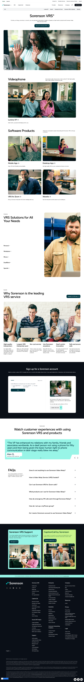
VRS (14, 5)
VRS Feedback (34, 649)
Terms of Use (67, 631)
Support (80, 1)
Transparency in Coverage (70, 638)
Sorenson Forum (51, 589)
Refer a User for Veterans (36, 631)
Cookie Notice (67, 624)
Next (18, 390)
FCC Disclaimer (67, 633)
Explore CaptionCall (49, 540)
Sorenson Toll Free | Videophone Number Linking (47, 677)
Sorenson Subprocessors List (70, 621)
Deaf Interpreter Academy (53, 634)
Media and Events (52, 617)
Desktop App (48, 163)
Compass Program (52, 630)
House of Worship (52, 622)
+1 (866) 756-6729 (55, 407)
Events (66, 603)
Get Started (78, 5)
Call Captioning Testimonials (37, 626)
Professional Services (52, 618)
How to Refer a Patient (36, 606)
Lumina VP (46, 9)
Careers (66, 589)
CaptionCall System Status (36, 640)
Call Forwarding (34, 638)
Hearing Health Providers (69, 619)
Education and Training (36, 603)
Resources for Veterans (36, 629)
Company (67, 5)
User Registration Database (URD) (71, 636)
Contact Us (54, 1)
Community (34, 628)
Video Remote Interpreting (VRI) (54, 587)
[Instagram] (13, 588)
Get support (13, 541)
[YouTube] (19, 588)
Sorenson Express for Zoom (54, 593)
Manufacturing (51, 615)
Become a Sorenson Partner (72, 1)
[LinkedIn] (16, 588)
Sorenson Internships (69, 594)
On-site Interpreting (52, 597)
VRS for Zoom (13, 196)
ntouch (51, 9)
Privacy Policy (67, 609)
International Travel (35, 641)
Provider (54, 5)
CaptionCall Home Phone (36, 624)
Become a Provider (35, 601)
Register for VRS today (73, 296)
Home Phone (34, 605)
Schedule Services (61, 1)
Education (50, 609)
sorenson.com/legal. (36, 664)
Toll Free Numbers (35, 647)
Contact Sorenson (68, 591)
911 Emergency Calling (36, 612)
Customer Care (18, 476)
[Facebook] (10, 588)
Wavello (78, 9)
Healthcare (50, 613)
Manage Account (35, 643)
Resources (60, 5)
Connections (51, 632)
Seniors (33, 614)
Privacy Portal (67, 611)
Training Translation (52, 599)
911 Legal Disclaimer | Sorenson (18, 677)
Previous (75, 457)
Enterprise (28, 5)
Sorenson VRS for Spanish (69, 9)
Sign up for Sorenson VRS (41, 25)
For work (35, 385)
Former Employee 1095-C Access (71, 635)
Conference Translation (53, 601)
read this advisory (66, 576)
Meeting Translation (52, 603)
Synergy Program (52, 636)
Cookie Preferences (68, 623)
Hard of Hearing (35, 615)
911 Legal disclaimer (35, 594)
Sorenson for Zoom (59, 9)
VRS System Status (35, 650)
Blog (66, 587)
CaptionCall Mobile (35, 622)
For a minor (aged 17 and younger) (27, 386)
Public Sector (51, 620)
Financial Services (52, 611)
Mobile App (34, 589)
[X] (6, 588)
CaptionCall (20, 5)
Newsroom (67, 593)
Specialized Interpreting (53, 591)
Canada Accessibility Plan (69, 596)
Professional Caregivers (36, 610)
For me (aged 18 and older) (16, 386)
